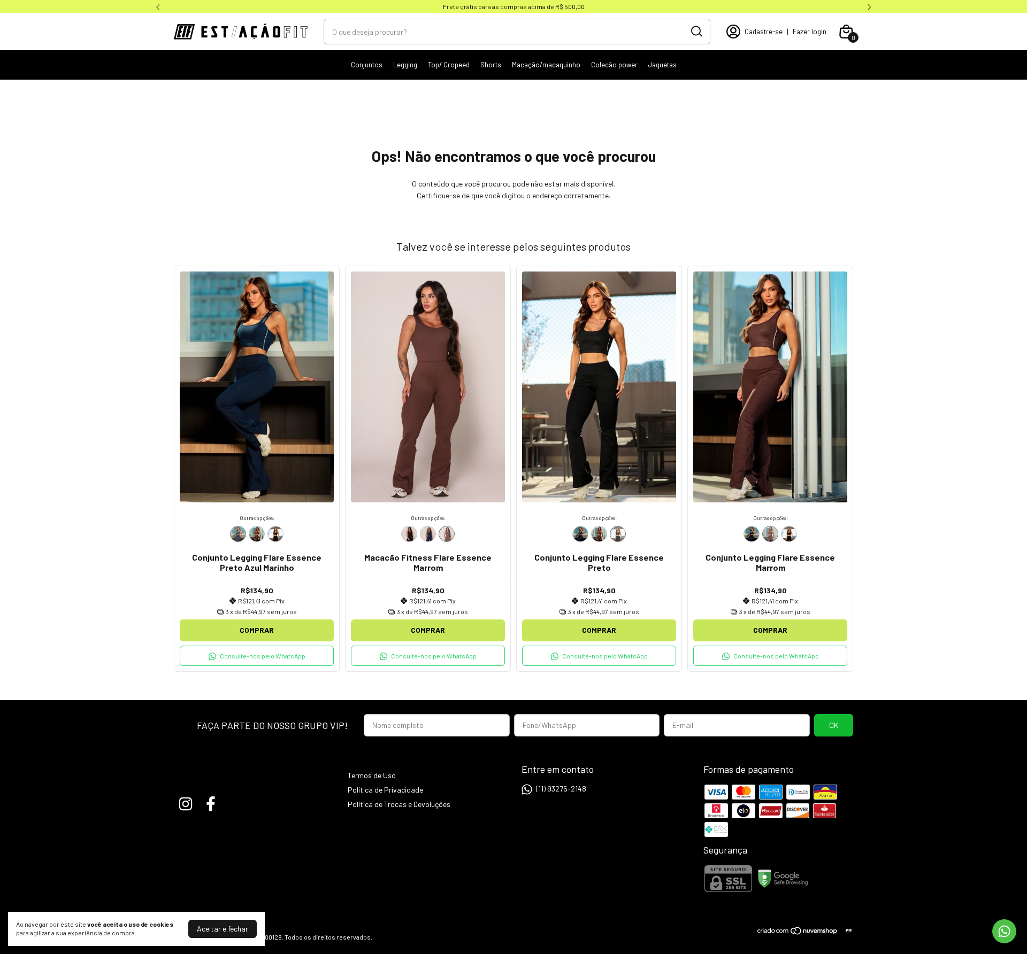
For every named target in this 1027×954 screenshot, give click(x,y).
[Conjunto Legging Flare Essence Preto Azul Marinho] (238, 534)
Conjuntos (366, 64)
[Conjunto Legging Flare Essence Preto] (275, 534)
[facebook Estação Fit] (211, 804)
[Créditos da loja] (846, 930)
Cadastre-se (764, 31)
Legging (405, 64)
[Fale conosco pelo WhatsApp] (1004, 931)
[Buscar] (696, 31)
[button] (257, 656)
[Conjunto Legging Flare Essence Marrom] (257, 534)
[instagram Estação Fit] (185, 804)
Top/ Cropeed (449, 64)
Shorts (490, 64)
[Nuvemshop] (798, 932)
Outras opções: (257, 518)
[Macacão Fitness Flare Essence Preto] (409, 534)
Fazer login (809, 31)
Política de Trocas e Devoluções (399, 804)
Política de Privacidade (385, 789)
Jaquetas (662, 64)
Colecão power (614, 64)
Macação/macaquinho (546, 64)
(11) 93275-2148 (561, 788)
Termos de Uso (372, 775)
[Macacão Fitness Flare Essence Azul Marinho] (428, 534)
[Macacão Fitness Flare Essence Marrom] (447, 534)
